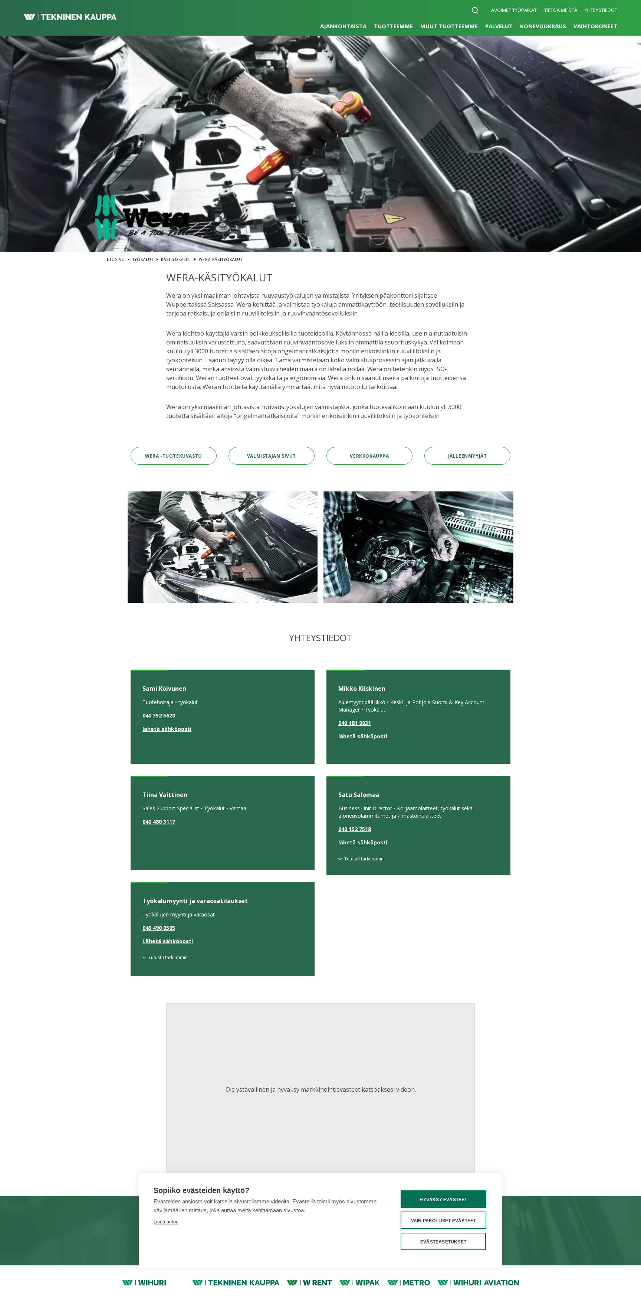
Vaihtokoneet (595, 26)
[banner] (70, 18)
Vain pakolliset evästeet (443, 1220)
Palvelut (499, 26)
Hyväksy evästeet (443, 1199)
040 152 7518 (354, 829)
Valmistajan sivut (271, 456)
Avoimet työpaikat (514, 10)
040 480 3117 (158, 821)
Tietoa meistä (560, 10)
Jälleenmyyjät (467, 456)
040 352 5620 (158, 715)
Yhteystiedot (601, 10)
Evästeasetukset (443, 1242)
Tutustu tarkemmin (364, 859)
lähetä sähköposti (166, 728)
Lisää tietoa (166, 1222)
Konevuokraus (543, 26)
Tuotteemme (393, 26)
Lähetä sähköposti (167, 941)
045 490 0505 (158, 927)
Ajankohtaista (343, 26)
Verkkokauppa (369, 456)
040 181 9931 (354, 722)
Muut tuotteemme (449, 26)
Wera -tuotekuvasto (173, 456)
